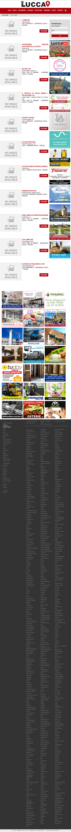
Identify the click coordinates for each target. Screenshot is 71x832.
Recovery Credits (44, 721)
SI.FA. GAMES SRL (27, 240)
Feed (56, 563)
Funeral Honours (58, 579)
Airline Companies (59, 440)
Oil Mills (56, 671)
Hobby (42, 606)
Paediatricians (58, 680)
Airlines (28, 440)
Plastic (27, 702)
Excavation (28, 555)
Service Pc (57, 746)
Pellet (56, 689)
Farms (56, 562)
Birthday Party (58, 470)
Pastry (42, 689)
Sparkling (28, 761)
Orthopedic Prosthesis (45, 676)
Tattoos (28, 780)
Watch (27, 810)
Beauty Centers (58, 463)
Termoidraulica (44, 784)
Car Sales (43, 490)
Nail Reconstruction (59, 664)
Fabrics (42, 560)
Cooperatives (58, 520)
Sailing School (44, 737)
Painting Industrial (45, 682)
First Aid (56, 567)
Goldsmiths (57, 594)
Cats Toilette (43, 497)
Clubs (42, 508)
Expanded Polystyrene (59, 556)
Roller (27, 734)
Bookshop (28, 474)
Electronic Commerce (45, 549)
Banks (42, 458)
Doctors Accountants (45, 536)
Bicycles (42, 468)
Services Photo (44, 748)
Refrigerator (57, 721)
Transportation (44, 794)
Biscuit (27, 471)
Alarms (56, 441)
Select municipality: (56, 26)
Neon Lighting (29, 664)
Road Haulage (29, 732)
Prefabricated (58, 710)
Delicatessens (44, 529)
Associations (29, 453)
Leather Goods (44, 635)
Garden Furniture (44, 587)
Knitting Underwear (30, 628)
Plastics (42, 703)
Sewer (56, 748)
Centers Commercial (30, 498)
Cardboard (57, 492)
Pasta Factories (58, 687)
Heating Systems (44, 605)
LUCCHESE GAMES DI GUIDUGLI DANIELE (35, 166)
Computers (28, 514)
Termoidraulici (58, 784)
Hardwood (28, 602)
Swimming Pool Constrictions (29, 776)
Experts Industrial (44, 558)
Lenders (56, 637)
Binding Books (44, 470)
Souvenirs (57, 760)
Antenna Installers (45, 445)
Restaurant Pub (44, 732)
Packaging (28, 679)
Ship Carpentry (58, 751)
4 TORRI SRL (26, 20)
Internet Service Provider (60, 622)
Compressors (58, 513)
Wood (42, 821)
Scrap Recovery (29, 743)
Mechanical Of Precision (31, 648)
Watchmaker (43, 809)
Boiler (56, 474)
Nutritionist (57, 669)
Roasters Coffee (44, 734)
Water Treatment (30, 812)
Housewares (57, 612)
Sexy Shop (43, 750)
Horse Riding (29, 609)
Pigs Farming (58, 699)
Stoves (56, 769)
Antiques (57, 445)
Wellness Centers (58, 814)
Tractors (28, 793)
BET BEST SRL (26, 69)
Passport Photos (44, 687)
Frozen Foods (29, 577)
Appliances (43, 447)
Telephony (43, 782)
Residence (43, 730)
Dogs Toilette (58, 536)
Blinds (56, 472)
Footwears (28, 575)
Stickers (42, 769)
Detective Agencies (30, 534)
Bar (27, 458)
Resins (56, 730)
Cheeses (56, 501)
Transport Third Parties (31, 794)
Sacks (27, 736)
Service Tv (28, 747)
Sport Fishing (29, 763)
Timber (56, 785)
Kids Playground (30, 627)
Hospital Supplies (58, 610)
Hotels (15, 10)
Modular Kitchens (30, 659)
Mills (42, 656)
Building (5, 484)
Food (27, 573)
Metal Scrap (43, 655)
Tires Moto (57, 787)
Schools (4, 486)
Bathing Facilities (30, 460)
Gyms (56, 597)
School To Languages (45, 742)
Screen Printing (44, 744)
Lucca (9, 10)
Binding (28, 469)
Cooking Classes (29, 519)
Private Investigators (45, 712)
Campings (43, 484)
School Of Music (44, 741)
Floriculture (57, 570)
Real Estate (57, 719)
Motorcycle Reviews (30, 661)
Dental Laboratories (59, 531)
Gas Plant (57, 588)
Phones (56, 696)
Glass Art (57, 592)
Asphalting (43, 452)
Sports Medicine (29, 765)
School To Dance (29, 741)
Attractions (38, 10)
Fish (27, 568)
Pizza (4, 446)
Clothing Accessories (59, 506)
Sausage (28, 740)
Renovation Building (59, 725)
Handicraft (43, 601)
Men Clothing (58, 653)
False (27, 560)
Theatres (28, 785)
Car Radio (28, 487)
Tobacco (42, 789)
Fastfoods (28, 562)
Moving (56, 662)
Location (57, 640)
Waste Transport (58, 807)
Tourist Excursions (45, 791)
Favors (42, 563)
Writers (42, 823)
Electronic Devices (59, 549)
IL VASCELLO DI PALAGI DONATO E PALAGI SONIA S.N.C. (35, 94)
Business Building (30, 480)
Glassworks (43, 594)
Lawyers (56, 633)
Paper (42, 683)
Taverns (42, 780)
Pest (42, 692)
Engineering (43, 553)
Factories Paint (58, 560)
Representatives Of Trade (31, 729)
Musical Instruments (45, 664)
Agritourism (5, 465)
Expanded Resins (30, 557)
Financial (43, 565)
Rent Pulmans (58, 726)
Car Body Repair (58, 484)
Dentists (28, 532)
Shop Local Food (29, 754)
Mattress (28, 646)
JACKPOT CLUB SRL (28, 118)
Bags (42, 456)
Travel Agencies (58, 794)
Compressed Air (44, 513)
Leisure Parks (43, 637)
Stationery (28, 768)
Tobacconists (58, 789)
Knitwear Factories (45, 630)
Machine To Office (30, 643)
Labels (56, 630)
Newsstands (57, 665)
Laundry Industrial (30, 632)
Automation (57, 454)
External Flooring (58, 558)
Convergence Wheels (59, 519)
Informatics (28, 618)
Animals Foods (29, 444)
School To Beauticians (59, 741)
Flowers (42, 572)
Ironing (56, 624)
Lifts (56, 639)
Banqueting (57, 458)
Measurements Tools (45, 648)
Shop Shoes (43, 755)
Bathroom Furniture (45, 461)
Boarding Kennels (30, 473)
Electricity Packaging (45, 547)
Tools (27, 791)
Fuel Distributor (29, 578)
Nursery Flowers (58, 667)
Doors (27, 537)
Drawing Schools (44, 538)
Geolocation (43, 590)
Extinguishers (29, 559)
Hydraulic (28, 612)
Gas (27, 587)
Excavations (43, 556)
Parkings (57, 685)
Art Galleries (57, 449)
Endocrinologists (58, 551)
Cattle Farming (58, 497)
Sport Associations (59, 762)
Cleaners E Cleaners (59, 502)
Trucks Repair (58, 796)
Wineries (57, 819)
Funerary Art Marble (45, 581)
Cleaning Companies (59, 504)
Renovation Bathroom (45, 725)
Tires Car (42, 787)
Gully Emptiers (44, 597)
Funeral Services (29, 580)
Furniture (43, 583)
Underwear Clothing (59, 798)
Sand (42, 739)
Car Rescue (57, 488)
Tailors (42, 778)
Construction (29, 516)
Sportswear (43, 766)
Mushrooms (29, 663)
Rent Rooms (29, 727)
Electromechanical (59, 547)
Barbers (42, 459)
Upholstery (28, 800)
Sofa (42, 759)
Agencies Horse (44, 434)
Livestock (43, 640)
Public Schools (58, 716)
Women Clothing (30, 822)
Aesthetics (5, 487)
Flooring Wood (44, 570)
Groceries (28, 596)
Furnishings (28, 582)
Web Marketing (58, 811)
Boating (42, 474)
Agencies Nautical (59, 434)
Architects (28, 448)
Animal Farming (44, 443)
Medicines (43, 653)
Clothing (42, 506)
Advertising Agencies (45, 433)
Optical (42, 673)
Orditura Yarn (58, 673)
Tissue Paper (29, 789)
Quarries (28, 718)
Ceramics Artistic (44, 499)
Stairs (27, 766)
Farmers (42, 562)
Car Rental (43, 488)
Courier (56, 522)
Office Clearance (44, 671)
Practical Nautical (44, 710)
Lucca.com (5, 15)
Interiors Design (58, 621)
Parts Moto (28, 686)
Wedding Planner (44, 812)
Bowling (56, 476)
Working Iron (29, 824)
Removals (28, 723)
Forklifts (42, 576)
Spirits (42, 762)
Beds (42, 465)
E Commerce (43, 542)
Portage (42, 708)
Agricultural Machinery (31, 437)
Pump (27, 716)
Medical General (44, 651)
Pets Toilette (57, 694)
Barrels (56, 459)
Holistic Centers (29, 607)
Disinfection (43, 535)
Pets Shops (43, 694)
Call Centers (57, 481)
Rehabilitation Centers (45, 723)
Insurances (43, 621)
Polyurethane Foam (59, 707)
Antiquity (28, 446)
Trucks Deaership (44, 796)
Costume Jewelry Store (45, 522)
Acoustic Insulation (30, 431)
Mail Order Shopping (45, 644)
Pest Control (57, 692)
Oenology (28, 670)
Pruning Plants (44, 714)
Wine (42, 818)
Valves (42, 802)
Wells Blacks (29, 817)
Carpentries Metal (44, 493)
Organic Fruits (44, 674)
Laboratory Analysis (45, 631)
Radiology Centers (45, 719)
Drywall (56, 540)
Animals (56, 443)
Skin (42, 757)
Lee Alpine (28, 636)
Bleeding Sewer (44, 472)
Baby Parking (29, 455)
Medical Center (58, 649)
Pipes (27, 700)
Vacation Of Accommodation (29, 802)
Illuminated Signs (58, 613)
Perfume (42, 691)
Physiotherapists (44, 699)
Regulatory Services (30, 722)
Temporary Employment (60, 782)
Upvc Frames (43, 800)
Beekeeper (57, 465)
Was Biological (29, 808)
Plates (56, 703)
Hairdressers (5, 455)
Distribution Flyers (59, 535)
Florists (28, 571)
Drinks (56, 538)
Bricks (56, 477)
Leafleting (28, 634)
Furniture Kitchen (30, 584)
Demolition (57, 529)
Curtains (28, 525)
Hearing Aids (57, 603)
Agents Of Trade (44, 436)
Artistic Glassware (59, 450)
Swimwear (43, 776)
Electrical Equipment (45, 545)
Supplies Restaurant (59, 771)
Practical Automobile (30, 709)
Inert (27, 616)
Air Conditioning (44, 440)
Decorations (29, 528)
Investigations (29, 623)
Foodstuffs (57, 574)
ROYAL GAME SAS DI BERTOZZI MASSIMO (35, 215)
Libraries (42, 639)
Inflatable (57, 617)
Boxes (42, 477)
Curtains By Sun (44, 526)
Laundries (57, 631)
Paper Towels (29, 684)
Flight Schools (58, 569)
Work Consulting (58, 821)
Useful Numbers (6, 463)
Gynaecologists (29, 598)
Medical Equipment (30, 650)
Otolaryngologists (59, 678)
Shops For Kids (29, 756)
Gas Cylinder (43, 588)
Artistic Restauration (30, 451)
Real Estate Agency (7, 481)
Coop (42, 520)
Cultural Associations (59, 429)
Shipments (28, 752)
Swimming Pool (58, 775)
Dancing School (44, 527)
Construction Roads (59, 517)
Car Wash (28, 491)
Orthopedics (29, 677)
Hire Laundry (29, 605)
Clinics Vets (28, 505)
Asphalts (57, 452)
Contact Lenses (44, 519)
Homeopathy (43, 608)
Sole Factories (44, 760)
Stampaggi (43, 768)
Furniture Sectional (59, 585)
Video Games (43, 803)
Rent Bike (28, 725)
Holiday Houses (58, 606)
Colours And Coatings (59, 511)
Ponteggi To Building (30, 707)
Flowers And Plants (59, 572)
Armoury (42, 449)
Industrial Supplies (59, 615)
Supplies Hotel (44, 771)
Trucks (27, 796)
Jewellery (43, 626)
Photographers (29, 697)
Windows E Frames (30, 819)
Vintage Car (28, 806)
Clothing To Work (30, 507)
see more (44, 31)
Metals (56, 655)
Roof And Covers (44, 735)
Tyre (27, 798)
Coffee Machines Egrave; (31, 510)
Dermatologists (44, 533)
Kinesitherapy (44, 628)
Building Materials (59, 479)
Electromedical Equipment (32, 548)
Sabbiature (57, 735)
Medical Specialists (59, 651)
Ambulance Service (30, 442)
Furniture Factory (58, 583)
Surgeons (43, 773)
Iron (41, 624)
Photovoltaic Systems (59, 698)
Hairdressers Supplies (31, 600)
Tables (27, 778)
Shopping (5, 453)
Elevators (28, 550)
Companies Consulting (31, 512)
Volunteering (43, 805)
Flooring (28, 569)
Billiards (57, 468)
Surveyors (57, 773)
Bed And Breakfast (30, 464)
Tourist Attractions (7, 439)
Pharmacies (43, 696)
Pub (41, 716)
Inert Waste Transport (45, 617)
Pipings (42, 701)
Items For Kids (29, 625)
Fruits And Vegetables (59, 578)
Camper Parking (44, 483)
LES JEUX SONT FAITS (29, 142)
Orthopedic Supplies (59, 676)
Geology (28, 591)
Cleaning (28, 503)
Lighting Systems (30, 639)
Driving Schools (29, 539)
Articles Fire (28, 449)
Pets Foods (28, 693)
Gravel (42, 596)
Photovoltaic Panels (45, 698)
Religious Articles (58, 723)
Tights (42, 785)
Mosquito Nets (44, 660)
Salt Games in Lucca (30, 423)
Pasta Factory (29, 688)
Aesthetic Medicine (59, 433)
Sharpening (57, 750)
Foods (42, 574)
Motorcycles (43, 662)
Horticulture (43, 610)
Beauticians (28, 462)
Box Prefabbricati (30, 476)
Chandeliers (43, 501)
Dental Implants (44, 531)
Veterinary (28, 804)
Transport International (60, 793)
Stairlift (56, 766)
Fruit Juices (43, 578)
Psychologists (29, 714)
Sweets (42, 775)
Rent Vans (43, 728)
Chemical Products (30, 501)
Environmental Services (31, 553)
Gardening (57, 587)
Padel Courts (43, 680)
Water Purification (59, 809)
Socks (27, 757)
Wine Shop (28, 821)
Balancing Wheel (30, 457)
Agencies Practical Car (31, 435)
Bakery (56, 456)
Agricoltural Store (58, 436)
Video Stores (57, 803)
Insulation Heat (29, 620)
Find (60, 35)
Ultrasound (43, 798)
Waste (42, 807)
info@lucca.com (32, 830)
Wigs (56, 816)
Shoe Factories (44, 753)
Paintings (28, 682)
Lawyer (42, 633)
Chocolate (43, 502)
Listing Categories (7, 427)
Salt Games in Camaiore (60, 421)
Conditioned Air (44, 515)
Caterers (42, 495)
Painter (28, 680)
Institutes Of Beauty (59, 619)
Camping (28, 483)
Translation (43, 793)
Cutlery (56, 526)
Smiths (56, 757)
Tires (27, 787)
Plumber (28, 704)
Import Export (29, 614)
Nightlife (5, 474)
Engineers (57, 553)
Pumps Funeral (58, 717)
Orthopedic (28, 675)
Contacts (60, 10)
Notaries (42, 667)
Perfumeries (57, 691)
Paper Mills (57, 683)
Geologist (57, 590)
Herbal (56, 605)
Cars (56, 493)
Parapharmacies (44, 685)
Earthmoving (57, 544)
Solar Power (29, 759)
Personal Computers (30, 691)
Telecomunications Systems (32, 782)
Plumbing (57, 705)
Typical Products (6, 459)
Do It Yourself (29, 535)
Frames (56, 576)
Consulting (28, 517)
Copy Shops (43, 429)
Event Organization (45, 554)
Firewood (28, 566)
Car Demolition (29, 485)
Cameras (28, 482)
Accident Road (29, 430)
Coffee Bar (43, 510)
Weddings (57, 812)
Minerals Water (58, 656)
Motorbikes (57, 660)
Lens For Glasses (29, 637)
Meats (56, 648)
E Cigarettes (29, 541)
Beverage (28, 467)
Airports (42, 441)
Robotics (57, 734)
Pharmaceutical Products (31, 695)
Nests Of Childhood (45, 665)
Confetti (56, 515)
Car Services (57, 490)
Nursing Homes (44, 669)
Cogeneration (43, 511)
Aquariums (57, 447)
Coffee (27, 508)
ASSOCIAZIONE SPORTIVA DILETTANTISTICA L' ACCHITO (35, 45)
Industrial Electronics (45, 615)
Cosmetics (28, 521)
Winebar (42, 819)
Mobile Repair (44, 658)
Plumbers (43, 705)
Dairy (27, 526)
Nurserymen (29, 668)
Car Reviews (29, 489)
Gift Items (43, 592)
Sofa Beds (57, 759)
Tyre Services (5, 490)
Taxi (56, 780)
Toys (56, 791)
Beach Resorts (58, 461)
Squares (4, 467)
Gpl (27, 594)
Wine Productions (59, 818)
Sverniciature (29, 774)
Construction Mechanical (46, 517)
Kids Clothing (58, 626)
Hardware (57, 601)
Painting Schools (58, 682)
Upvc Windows (58, 800)
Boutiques (43, 476)
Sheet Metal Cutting (30, 750)
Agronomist (28, 439)
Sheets (42, 751)
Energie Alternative (30, 551)
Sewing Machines (30, 749)
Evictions (57, 554)
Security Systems (58, 744)
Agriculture (43, 438)
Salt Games (28, 738)
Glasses (28, 593)
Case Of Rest (29, 494)
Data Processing (58, 527)
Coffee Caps (57, 510)
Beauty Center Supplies (46, 463)
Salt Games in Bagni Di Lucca (45, 422)
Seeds (27, 745)
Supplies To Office (30, 772)
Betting (56, 467)
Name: (53, 30)
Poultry (56, 708)
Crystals (42, 524)
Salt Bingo (57, 737)
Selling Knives (44, 746)
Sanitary (57, 739)
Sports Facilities (58, 764)
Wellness (5, 469)
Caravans (43, 492)
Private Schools (58, 712)
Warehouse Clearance (59, 805)
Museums (30, 10)
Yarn (27, 826)
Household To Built (45, 612)
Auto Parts (43, 454)
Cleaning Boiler (44, 504)
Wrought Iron (58, 823)
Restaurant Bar (29, 731)
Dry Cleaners (43, 540)
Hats (42, 603)
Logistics (28, 641)
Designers (57, 533)
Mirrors (28, 657)
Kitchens (57, 628)
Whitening (43, 816)
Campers (57, 483)
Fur (55, 581)
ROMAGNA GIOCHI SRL (29, 191)
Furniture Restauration (45, 585)
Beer (27, 465)
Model (56, 658)
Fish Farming (43, 569)
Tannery (56, 778)
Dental (27, 530)
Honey (56, 608)
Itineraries (47, 10)
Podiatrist (28, 706)
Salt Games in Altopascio (31, 421)
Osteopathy (43, 678)
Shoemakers (57, 753)
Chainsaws (57, 499)
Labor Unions (29, 630)
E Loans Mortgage (30, 543)
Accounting (57, 431)
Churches (5, 444)
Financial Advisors (59, 565)
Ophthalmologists (30, 671)
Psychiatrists (58, 714)
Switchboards (58, 776)
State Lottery (57, 768)
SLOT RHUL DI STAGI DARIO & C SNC (33, 264)
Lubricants (57, 642)
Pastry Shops (6, 450)
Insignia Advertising (45, 619)
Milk (27, 655)
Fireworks (43, 567)
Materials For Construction (60, 646)
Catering (57, 495)
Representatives (58, 728)
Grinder (56, 596)
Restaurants (22, 10)
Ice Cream (43, 613)
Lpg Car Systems (44, 642)
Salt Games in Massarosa (46, 424)
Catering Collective (30, 496)
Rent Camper (43, 726)
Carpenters (28, 492)
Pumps (42, 717)
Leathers (57, 635)
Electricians (28, 546)
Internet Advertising (45, 622)
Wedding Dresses (30, 813)
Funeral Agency (44, 579)
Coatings (57, 508)
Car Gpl (42, 486)
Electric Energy (29, 544)
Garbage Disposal (30, 585)
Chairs (27, 500)
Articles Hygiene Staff (45, 450)
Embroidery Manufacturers (46, 551)
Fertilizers (28, 564)
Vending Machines (59, 802)
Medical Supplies (30, 652)
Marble (56, 644)
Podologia (43, 707)
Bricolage (28, 478)
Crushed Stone (29, 523)
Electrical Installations (60, 545)
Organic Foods (29, 673)
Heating (28, 603)
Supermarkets (29, 770)
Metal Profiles (29, 654)
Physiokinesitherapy (30, 698)
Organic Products (58, 674)
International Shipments (31, 621)
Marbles (28, 645)
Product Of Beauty (30, 713)
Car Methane (57, 486)
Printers (28, 711)
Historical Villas (6, 479)
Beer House (43, 467)
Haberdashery (44, 599)
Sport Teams (43, 764)
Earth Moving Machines (46, 544)
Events (54, 10)
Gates (27, 589)
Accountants (43, 431)
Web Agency (43, 811)
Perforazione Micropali (31, 689)
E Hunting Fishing (58, 542)
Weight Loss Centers (30, 815)
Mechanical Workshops (46, 649)
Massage (43, 646)
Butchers (42, 481)
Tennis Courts (29, 784)
